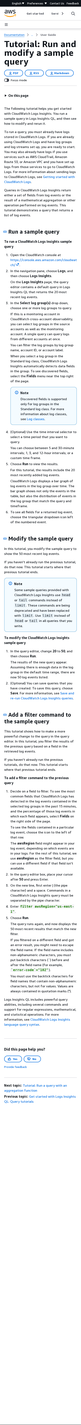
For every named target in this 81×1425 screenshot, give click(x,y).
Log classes (35, 419)
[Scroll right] (62, 13)
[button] (16, 95)
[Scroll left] (23, 13)
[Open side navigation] (6, 24)
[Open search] (73, 13)
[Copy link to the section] (4, 232)
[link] (48, 35)
